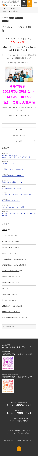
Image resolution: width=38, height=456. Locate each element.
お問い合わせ (26, 431)
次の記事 (19, 141)
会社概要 (10, 431)
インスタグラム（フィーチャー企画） (13, 207)
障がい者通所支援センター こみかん (13, 317)
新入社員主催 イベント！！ (11, 201)
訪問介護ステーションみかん (11, 306)
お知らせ (11, 18)
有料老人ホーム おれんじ (9, 282)
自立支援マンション (8, 300)
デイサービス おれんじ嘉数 (10, 241)
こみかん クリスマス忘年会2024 (12, 169)
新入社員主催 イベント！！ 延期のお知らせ (16, 194)
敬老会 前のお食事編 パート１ (12, 182)
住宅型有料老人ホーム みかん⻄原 (12, 265)
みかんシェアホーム (8, 253)
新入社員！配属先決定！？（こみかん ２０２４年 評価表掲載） (18, 214)
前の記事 (19, 129)
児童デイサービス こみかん (10, 271)
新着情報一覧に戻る (19, 135)
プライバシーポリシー (24, 433)
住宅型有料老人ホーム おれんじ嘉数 (13, 259)
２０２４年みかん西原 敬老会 (11, 188)
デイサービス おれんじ (9, 235)
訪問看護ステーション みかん (11, 312)
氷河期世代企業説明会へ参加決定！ (13, 176)
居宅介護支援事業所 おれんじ (11, 276)
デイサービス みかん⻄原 (9, 247)
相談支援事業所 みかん (9, 294)
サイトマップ (11, 433)
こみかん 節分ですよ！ (9, 163)
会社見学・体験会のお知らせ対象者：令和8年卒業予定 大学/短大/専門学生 (16, 156)
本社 (3, 288)
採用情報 (17, 431)
